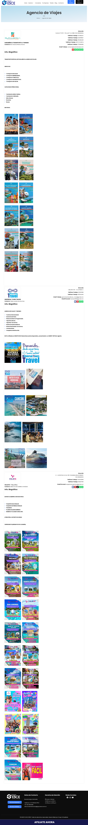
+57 (28, 804)
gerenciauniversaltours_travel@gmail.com (72, 297)
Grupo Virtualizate (63, 817)
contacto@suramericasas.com (75, 47)
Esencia (30, 3)
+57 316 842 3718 (34, 803)
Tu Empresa (45, 3)
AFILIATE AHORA (44, 822)
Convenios (38, 3)
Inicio (25, 3)
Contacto (61, 3)
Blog (56, 3)
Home (38, 18)
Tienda (52, 3)
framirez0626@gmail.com (76, 299)
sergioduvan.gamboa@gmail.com (74, 484)
